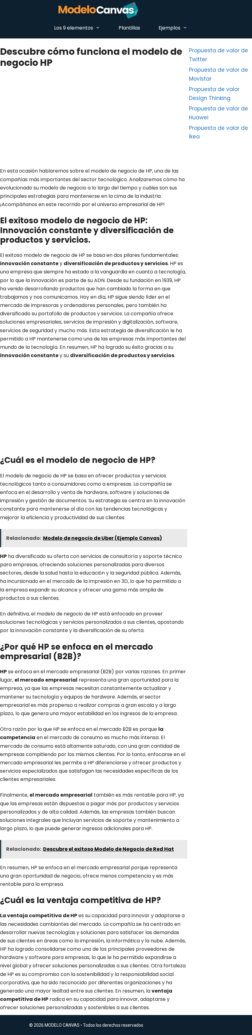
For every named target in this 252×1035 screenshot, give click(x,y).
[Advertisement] (93, 121)
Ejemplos (169, 27)
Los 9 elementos (73, 27)
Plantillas (129, 27)
